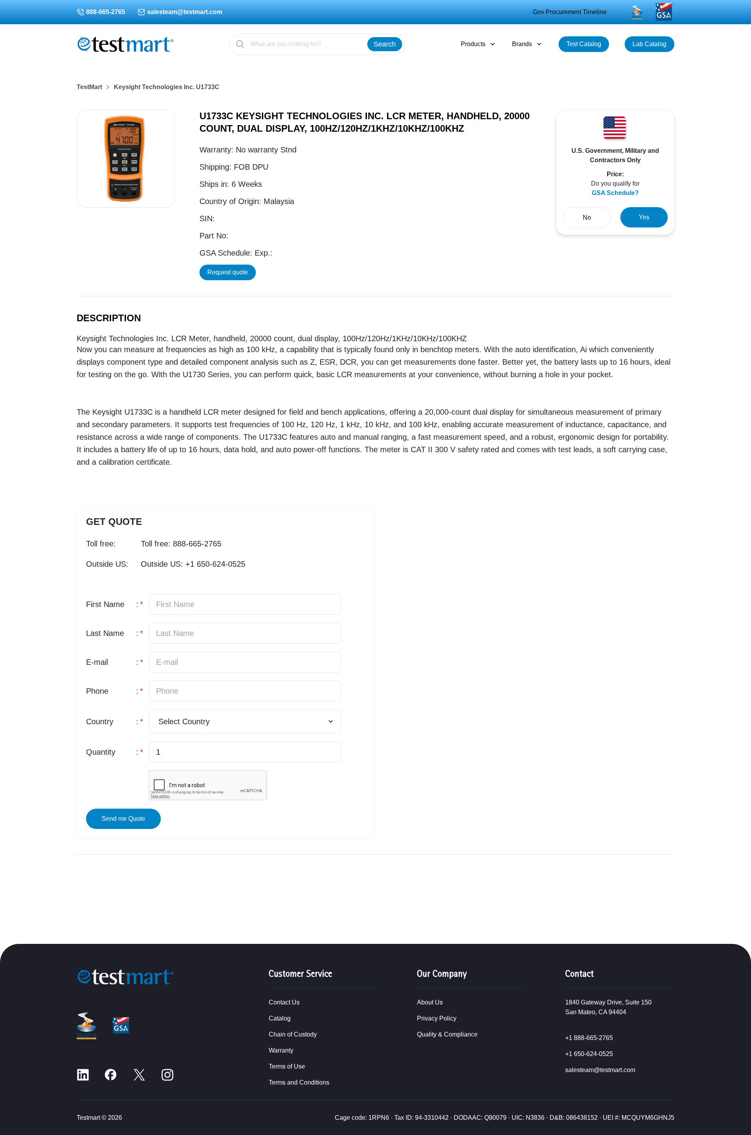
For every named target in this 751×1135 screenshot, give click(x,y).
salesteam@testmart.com (184, 12)
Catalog (280, 1018)
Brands (522, 44)
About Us (430, 1002)
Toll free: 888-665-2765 (181, 543)
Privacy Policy (436, 1018)
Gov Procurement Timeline (570, 12)
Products (473, 44)
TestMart (89, 87)
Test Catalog (583, 44)
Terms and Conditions (299, 1082)
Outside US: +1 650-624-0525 (193, 564)
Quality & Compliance (447, 1034)
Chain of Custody (293, 1034)
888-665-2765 (105, 12)
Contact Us (284, 1002)
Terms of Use (287, 1066)
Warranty (281, 1050)
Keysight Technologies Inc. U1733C (166, 87)
